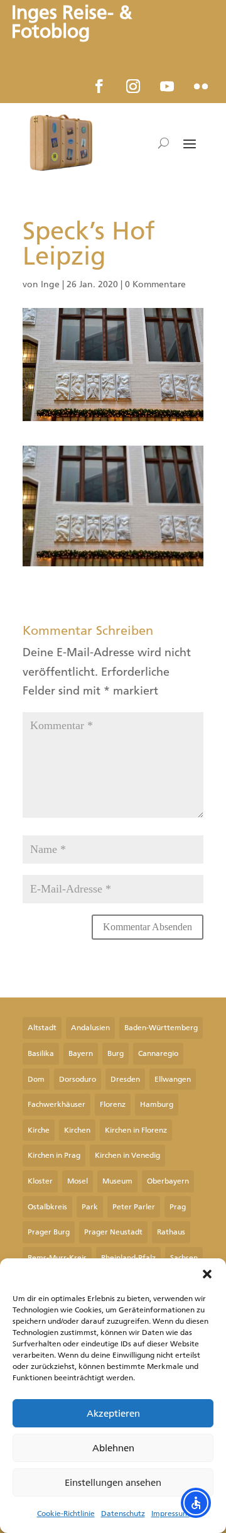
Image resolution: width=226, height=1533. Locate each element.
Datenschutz (123, 1513)
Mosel (77, 1181)
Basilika (41, 1053)
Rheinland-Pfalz (128, 1257)
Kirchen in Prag (54, 1155)
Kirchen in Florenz (136, 1130)
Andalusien (90, 1027)
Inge (50, 284)
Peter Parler (133, 1206)
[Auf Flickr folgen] (201, 86)
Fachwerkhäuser (56, 1104)
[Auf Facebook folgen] (99, 86)
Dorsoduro (77, 1079)
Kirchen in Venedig (127, 1155)
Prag (178, 1206)
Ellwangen (172, 1079)
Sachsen (184, 1257)
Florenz (113, 1104)
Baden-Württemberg (161, 1027)
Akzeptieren (113, 1413)
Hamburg (156, 1104)
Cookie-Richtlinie (66, 1513)
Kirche (39, 1130)
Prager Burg (49, 1232)
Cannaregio (158, 1053)
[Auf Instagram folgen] (133, 86)
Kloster (40, 1181)
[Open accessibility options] (196, 1503)
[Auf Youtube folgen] (167, 86)
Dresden (125, 1079)
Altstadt (42, 1027)
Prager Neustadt (113, 1232)
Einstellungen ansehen (113, 1482)
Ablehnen (113, 1448)
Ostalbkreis (47, 1206)
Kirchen (77, 1130)
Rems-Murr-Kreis (57, 1257)
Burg (115, 1053)
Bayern (80, 1053)
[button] (207, 1274)
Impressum (170, 1513)
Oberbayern (168, 1181)
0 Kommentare (155, 284)
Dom (36, 1079)
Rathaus (171, 1232)
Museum (117, 1181)
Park (90, 1206)
